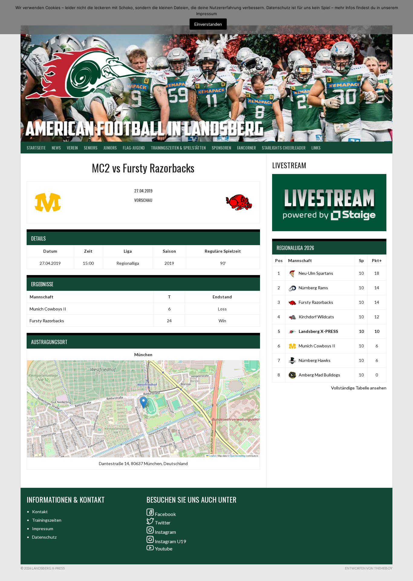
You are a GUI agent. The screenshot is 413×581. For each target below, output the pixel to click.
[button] (143, 402)
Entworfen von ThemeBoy (368, 568)
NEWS (56, 147)
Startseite (36, 147)
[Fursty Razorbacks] (216, 202)
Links (315, 147)
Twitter (163, 522)
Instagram (165, 532)
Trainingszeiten (46, 520)
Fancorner (246, 147)
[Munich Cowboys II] (70, 202)
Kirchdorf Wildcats (316, 316)
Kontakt (40, 511)
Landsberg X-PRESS (318, 331)
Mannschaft (300, 260)
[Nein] (405, 17)
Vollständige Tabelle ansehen (358, 387)
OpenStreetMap (238, 455)
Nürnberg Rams (313, 287)
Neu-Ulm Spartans (316, 273)
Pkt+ (377, 260)
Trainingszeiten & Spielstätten (178, 147)
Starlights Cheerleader (283, 147)
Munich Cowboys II (48, 308)
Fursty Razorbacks (47, 320)
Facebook (165, 514)
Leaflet (212, 455)
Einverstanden (208, 24)
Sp (361, 260)
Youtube (163, 548)
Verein (72, 147)
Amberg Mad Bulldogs (319, 374)
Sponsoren (221, 147)
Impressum (42, 528)
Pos (279, 260)
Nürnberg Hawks (314, 360)
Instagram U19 (170, 541)
